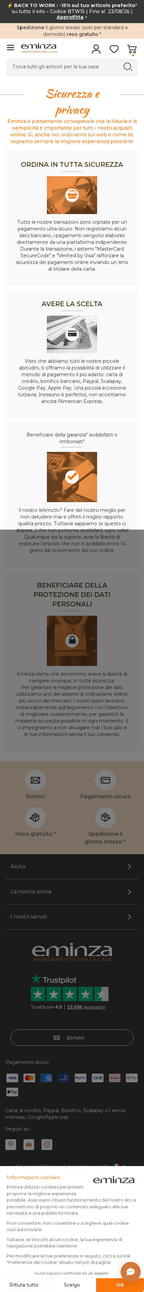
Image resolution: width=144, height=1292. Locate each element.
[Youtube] (28, 1144)
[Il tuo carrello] (131, 51)
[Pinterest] (10, 1144)
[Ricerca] (128, 66)
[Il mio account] (96, 51)
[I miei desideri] (114, 51)
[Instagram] (47, 1144)
